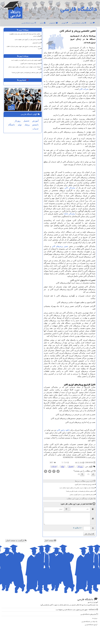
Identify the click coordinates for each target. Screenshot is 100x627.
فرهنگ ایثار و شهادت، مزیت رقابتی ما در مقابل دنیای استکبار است (77, 488)
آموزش (64, 23)
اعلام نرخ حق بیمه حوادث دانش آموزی (85, 484)
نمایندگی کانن (69, 188)
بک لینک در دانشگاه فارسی (89, 621)
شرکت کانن (83, 89)
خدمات (54, 467)
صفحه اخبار (49, 540)
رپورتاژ (80, 467)
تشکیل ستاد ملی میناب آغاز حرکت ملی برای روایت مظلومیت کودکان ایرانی (24, 35)
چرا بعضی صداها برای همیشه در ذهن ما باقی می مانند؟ (80, 491)
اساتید (42, 23)
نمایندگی (69, 214)
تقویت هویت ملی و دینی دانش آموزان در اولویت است (25, 60)
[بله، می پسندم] (93, 474)
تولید (62, 467)
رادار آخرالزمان (36, 43)
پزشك (27, 125)
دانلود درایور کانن (63, 430)
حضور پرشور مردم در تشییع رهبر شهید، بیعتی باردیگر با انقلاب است (23, 47)
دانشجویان (52, 23)
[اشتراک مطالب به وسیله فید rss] (45, 471)
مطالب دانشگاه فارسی (78, 23)
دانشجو (35, 125)
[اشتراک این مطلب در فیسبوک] (54, 471)
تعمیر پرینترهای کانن (60, 246)
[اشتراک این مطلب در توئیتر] (50, 471)
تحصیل (71, 467)
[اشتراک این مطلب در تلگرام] (58, 471)
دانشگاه (11, 125)
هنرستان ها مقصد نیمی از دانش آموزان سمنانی (82, 494)
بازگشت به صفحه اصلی (15, 540)
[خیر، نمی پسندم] (82, 474)
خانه (91, 23)
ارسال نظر (88, 534)
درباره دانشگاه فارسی (28, 23)
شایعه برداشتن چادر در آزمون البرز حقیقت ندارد (27, 39)
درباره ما (94, 618)
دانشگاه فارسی (79, 9)
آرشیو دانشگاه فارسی (91, 624)
